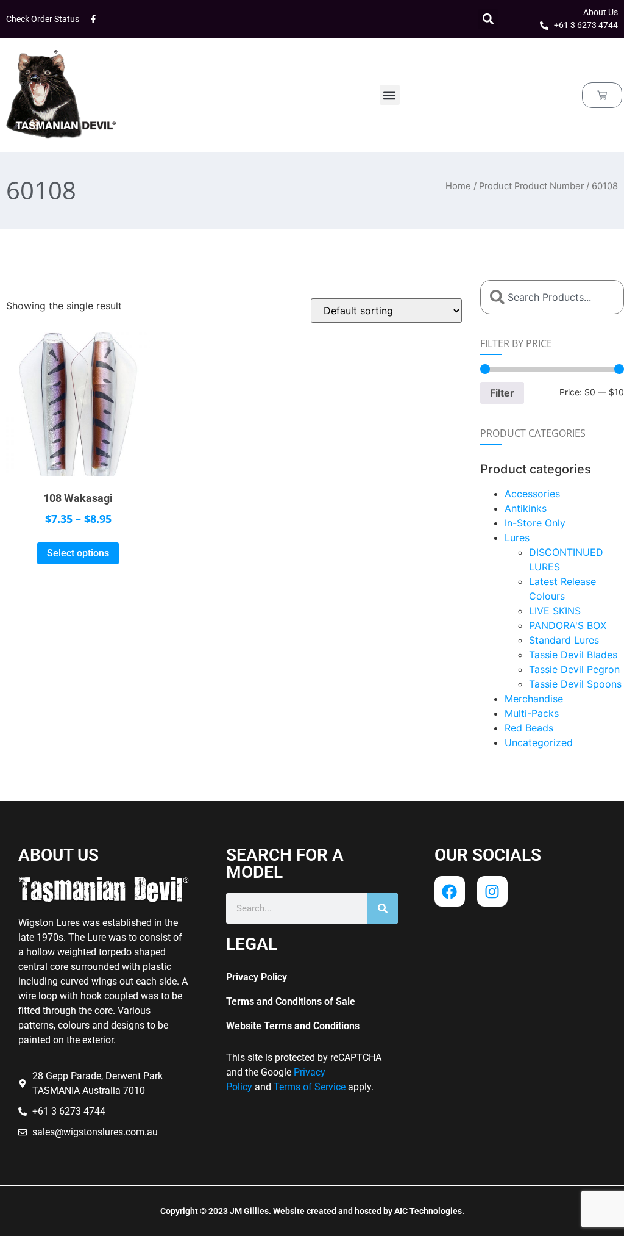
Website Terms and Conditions (293, 1026)
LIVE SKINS (555, 611)
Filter (502, 393)
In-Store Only (535, 523)
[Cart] (602, 95)
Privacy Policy (256, 977)
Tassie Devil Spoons (575, 684)
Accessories (532, 493)
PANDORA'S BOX (567, 625)
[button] (488, 19)
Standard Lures (564, 640)
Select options (78, 553)
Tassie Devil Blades (573, 655)
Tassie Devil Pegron (574, 669)
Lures (517, 537)
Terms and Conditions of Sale (290, 1001)
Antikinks (526, 508)
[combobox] (552, 297)
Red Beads (529, 728)
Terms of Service (310, 1087)
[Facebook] (449, 891)
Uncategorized (539, 742)
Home (458, 186)
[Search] (382, 908)
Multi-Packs (532, 713)
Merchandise (534, 698)
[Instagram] (492, 891)
